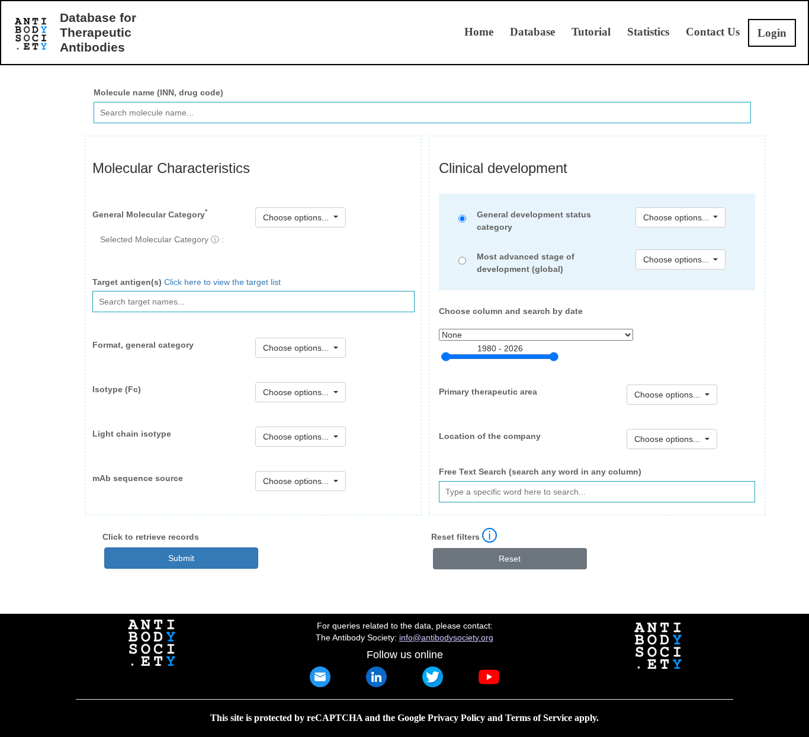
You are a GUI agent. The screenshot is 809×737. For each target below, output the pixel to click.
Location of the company (490, 436)
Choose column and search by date (511, 311)
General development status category (534, 221)
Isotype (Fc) (116, 389)
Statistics (648, 31)
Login (771, 33)
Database (532, 31)
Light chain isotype (131, 433)
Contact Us (713, 31)
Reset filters (455, 536)
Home (478, 31)
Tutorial (591, 31)
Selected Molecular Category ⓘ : (162, 239)
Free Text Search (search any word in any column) (540, 471)
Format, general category (143, 345)
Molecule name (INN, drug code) (158, 92)
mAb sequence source (137, 478)
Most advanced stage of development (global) (525, 263)
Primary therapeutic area (488, 391)
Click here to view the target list (222, 282)
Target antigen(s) (127, 282)
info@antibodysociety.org (446, 637)
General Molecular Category (149, 213)
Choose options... (677, 259)
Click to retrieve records (150, 536)
